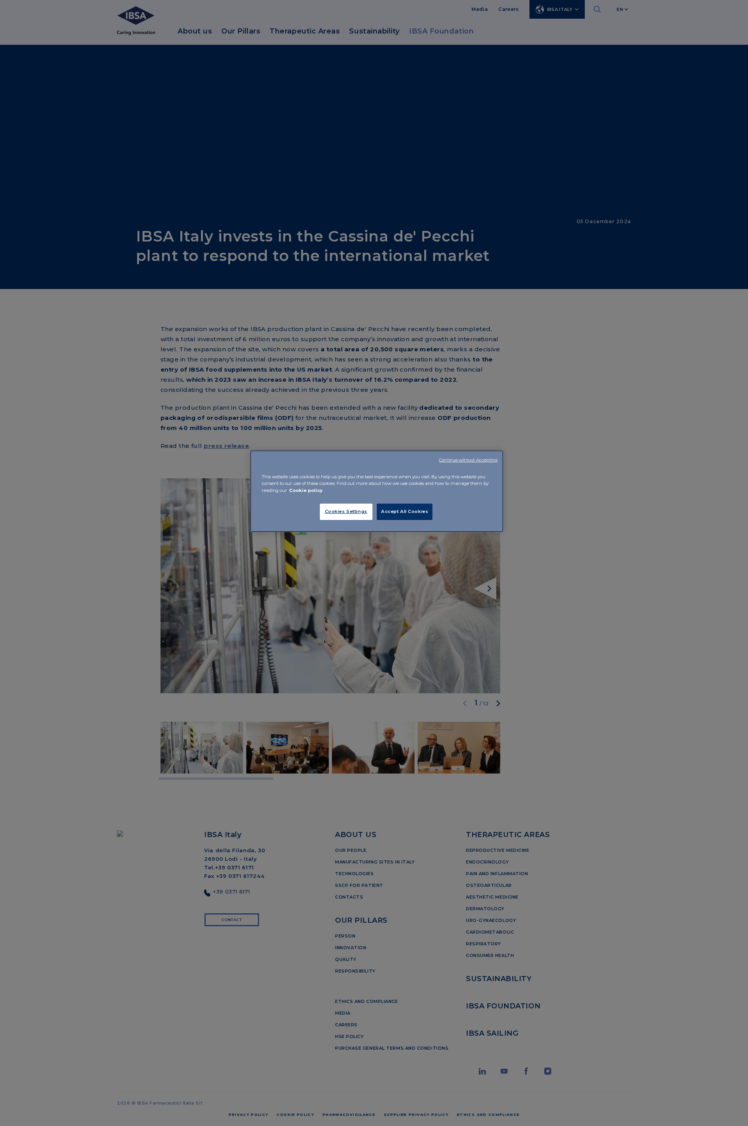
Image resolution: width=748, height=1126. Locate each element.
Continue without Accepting (468, 460)
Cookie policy (306, 490)
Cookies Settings (346, 511)
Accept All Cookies (404, 511)
